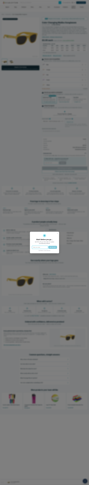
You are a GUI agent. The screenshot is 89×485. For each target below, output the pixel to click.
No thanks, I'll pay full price (44, 250)
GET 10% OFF (53, 247)
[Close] (57, 233)
